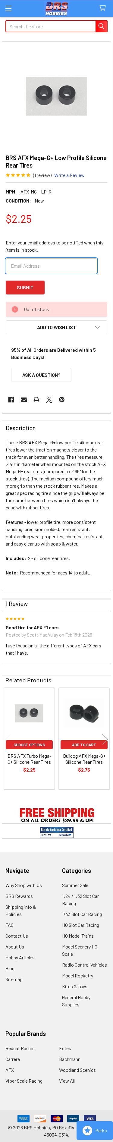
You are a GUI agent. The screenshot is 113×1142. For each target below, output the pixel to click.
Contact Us (16, 936)
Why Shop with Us (23, 885)
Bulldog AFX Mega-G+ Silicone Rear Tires (84, 759)
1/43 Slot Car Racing (82, 914)
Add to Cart (84, 744)
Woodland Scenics (77, 1070)
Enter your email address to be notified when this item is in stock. (55, 246)
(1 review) (42, 175)
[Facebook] (11, 399)
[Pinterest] (61, 399)
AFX (9, 1070)
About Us (14, 946)
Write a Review (69, 175)
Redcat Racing (20, 1048)
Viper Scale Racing (23, 1081)
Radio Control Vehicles (84, 964)
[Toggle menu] (8, 8)
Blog (9, 968)
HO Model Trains (78, 936)
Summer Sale (75, 885)
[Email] (23, 399)
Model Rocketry (77, 975)
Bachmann (69, 1059)
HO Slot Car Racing (80, 925)
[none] (56, 96)
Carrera (12, 1059)
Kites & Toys (74, 986)
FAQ (9, 925)
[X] (49, 399)
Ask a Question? (41, 375)
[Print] (36, 399)
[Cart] (104, 8)
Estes (65, 1048)
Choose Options (29, 744)
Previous (8, 739)
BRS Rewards (19, 896)
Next (105, 739)
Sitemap (14, 979)
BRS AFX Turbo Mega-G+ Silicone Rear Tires (29, 759)
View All (67, 1081)
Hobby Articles (20, 957)
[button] (56, 327)
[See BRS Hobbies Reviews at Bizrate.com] (57, 832)
